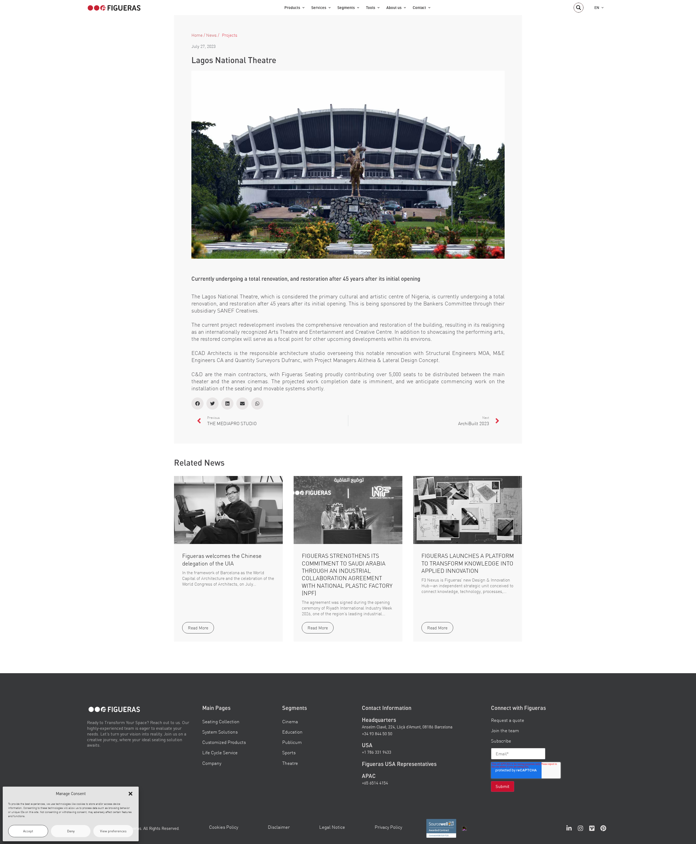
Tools (370, 7)
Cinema (290, 721)
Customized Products (224, 742)
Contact (419, 7)
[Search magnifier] (578, 7)
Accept (28, 831)
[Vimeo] (592, 828)
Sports (289, 752)
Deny (70, 831)
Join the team (505, 730)
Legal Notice (332, 827)
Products (292, 7)
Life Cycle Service (220, 752)
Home (197, 35)
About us (394, 7)
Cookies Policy (223, 827)
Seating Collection (221, 721)
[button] (130, 793)
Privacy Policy (388, 827)
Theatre (290, 763)
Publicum (292, 742)
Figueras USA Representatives (399, 763)
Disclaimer (279, 827)
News (211, 35)
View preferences (113, 831)
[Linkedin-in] (569, 828)
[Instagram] (580, 828)
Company (211, 763)
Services (318, 7)
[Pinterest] (603, 828)
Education (292, 732)
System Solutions (220, 732)
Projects (229, 35)
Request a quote (507, 720)
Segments (346, 7)
